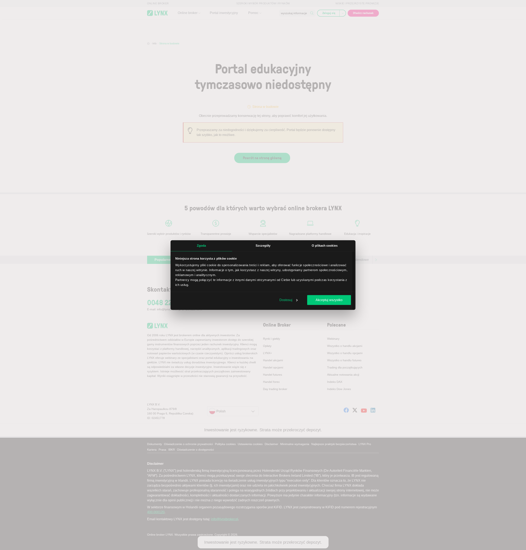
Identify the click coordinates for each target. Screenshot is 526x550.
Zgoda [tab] (201, 245)
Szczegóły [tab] (263, 245)
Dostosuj (285, 300)
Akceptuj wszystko (329, 300)
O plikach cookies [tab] (325, 245)
